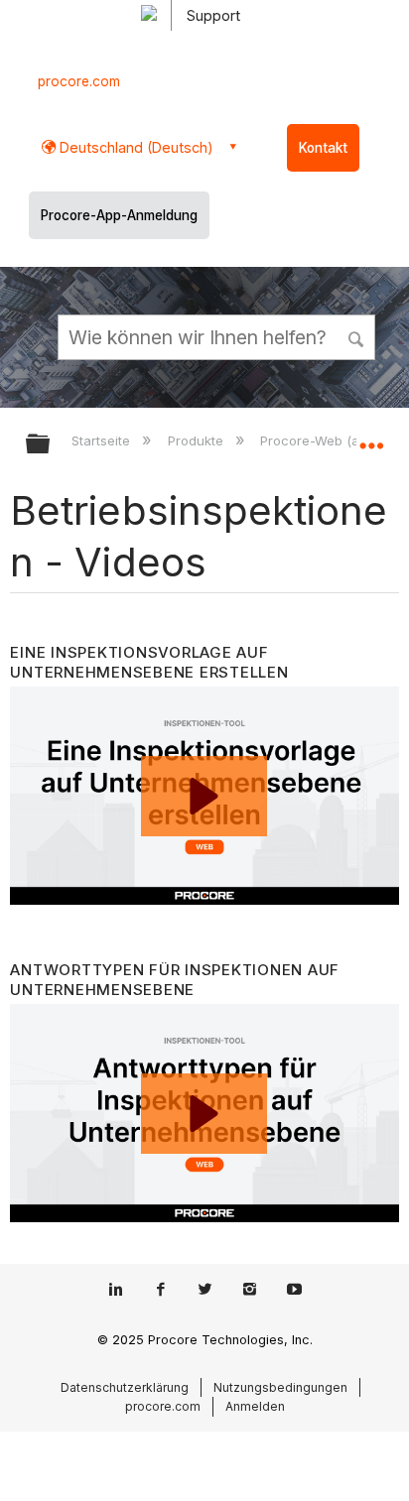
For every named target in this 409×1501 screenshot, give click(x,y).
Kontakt (323, 148)
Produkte (197, 440)
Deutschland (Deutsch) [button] (134, 147)
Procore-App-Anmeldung (119, 215)
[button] (357, 336)
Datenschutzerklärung (125, 1387)
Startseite (102, 440)
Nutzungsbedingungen (280, 1387)
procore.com (79, 81)
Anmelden (255, 1406)
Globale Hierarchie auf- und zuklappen (51, 445)
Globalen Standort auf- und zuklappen (371, 437)
